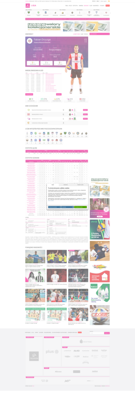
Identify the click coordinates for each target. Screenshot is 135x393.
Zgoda (53, 184)
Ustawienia (66, 184)
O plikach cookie (80, 184)
